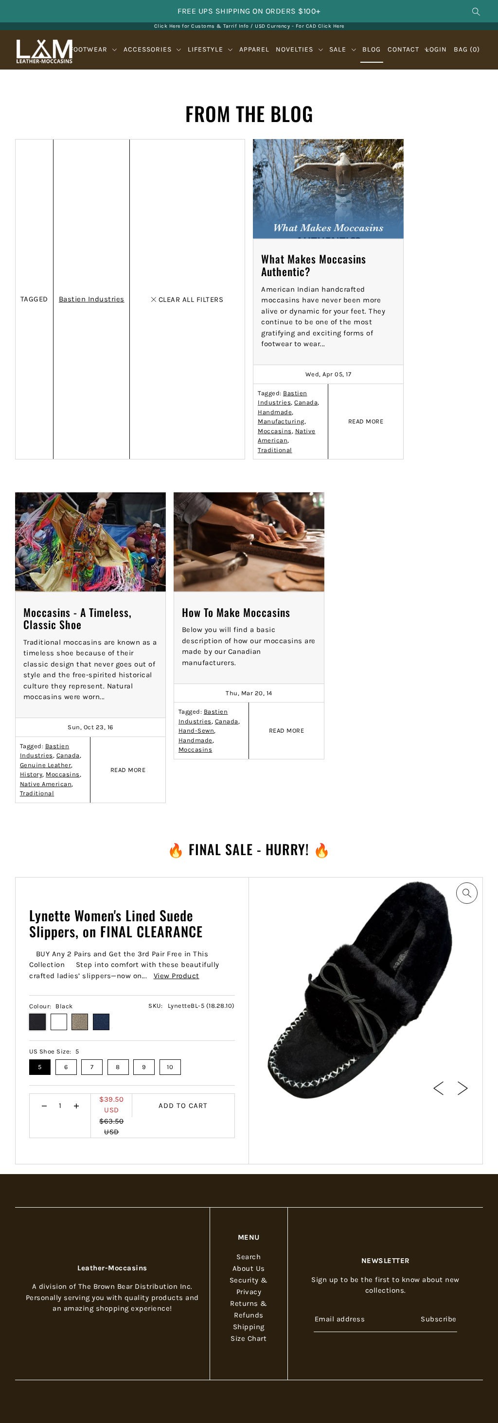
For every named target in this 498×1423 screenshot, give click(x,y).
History (31, 774)
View (176, 975)
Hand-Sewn (196, 730)
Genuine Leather (45, 765)
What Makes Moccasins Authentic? (313, 265)
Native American (46, 784)
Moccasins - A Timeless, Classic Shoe (77, 618)
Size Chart (249, 1338)
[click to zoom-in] (467, 893)
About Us (248, 1268)
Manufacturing (281, 421)
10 (170, 1067)
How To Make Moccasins (236, 612)
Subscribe (439, 1319)
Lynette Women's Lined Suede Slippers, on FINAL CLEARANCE (116, 923)
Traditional (275, 450)
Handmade (275, 412)
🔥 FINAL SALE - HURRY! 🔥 (249, 849)
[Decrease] (44, 1105)
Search (248, 1256)
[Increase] (76, 1105)
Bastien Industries (91, 299)
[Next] (463, 1088)
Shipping (249, 1326)
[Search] (476, 11)
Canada (306, 402)
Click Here (331, 26)
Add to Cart (183, 1105)
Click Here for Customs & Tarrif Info (201, 26)
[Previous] (438, 1088)
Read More (366, 421)
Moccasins (275, 431)
